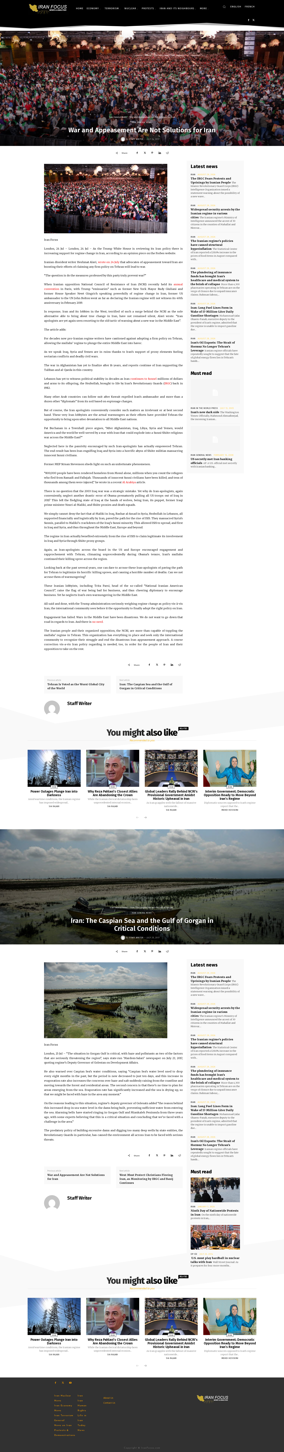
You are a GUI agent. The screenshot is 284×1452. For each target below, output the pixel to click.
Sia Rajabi (54, 806)
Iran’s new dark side (205, 412)
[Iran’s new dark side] (215, 391)
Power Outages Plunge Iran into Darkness (54, 793)
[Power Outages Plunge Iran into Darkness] (54, 768)
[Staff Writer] (123, 139)
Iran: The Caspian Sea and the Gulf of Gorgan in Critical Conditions (145, 686)
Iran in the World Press (204, 408)
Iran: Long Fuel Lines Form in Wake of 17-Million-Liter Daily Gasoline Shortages (212, 311)
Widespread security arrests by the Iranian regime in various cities (215, 213)
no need (97, 621)
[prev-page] (137, 817)
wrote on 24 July (108, 262)
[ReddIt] (167, 153)
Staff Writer (136, 139)
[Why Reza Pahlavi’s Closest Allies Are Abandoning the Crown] (112, 768)
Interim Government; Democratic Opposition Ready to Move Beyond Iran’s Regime (230, 795)
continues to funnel (143, 378)
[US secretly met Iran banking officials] (215, 438)
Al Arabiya (129, 482)
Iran (193, 175)
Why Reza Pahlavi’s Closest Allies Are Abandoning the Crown (113, 793)
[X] (253, 20)
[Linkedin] (159, 153)
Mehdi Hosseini (230, 810)
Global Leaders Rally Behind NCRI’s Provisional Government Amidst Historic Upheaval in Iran (171, 795)
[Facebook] (248, 20)
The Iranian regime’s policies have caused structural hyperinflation (212, 244)
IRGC (167, 383)
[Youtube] (70, 1383)
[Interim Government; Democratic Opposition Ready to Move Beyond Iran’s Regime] (229, 768)
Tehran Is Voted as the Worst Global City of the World (75, 686)
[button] (224, 6)
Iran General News (118, 117)
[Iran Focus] (48, 8)
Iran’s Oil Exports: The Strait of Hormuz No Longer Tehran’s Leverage (213, 346)
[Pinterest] (152, 153)
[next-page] (145, 817)
